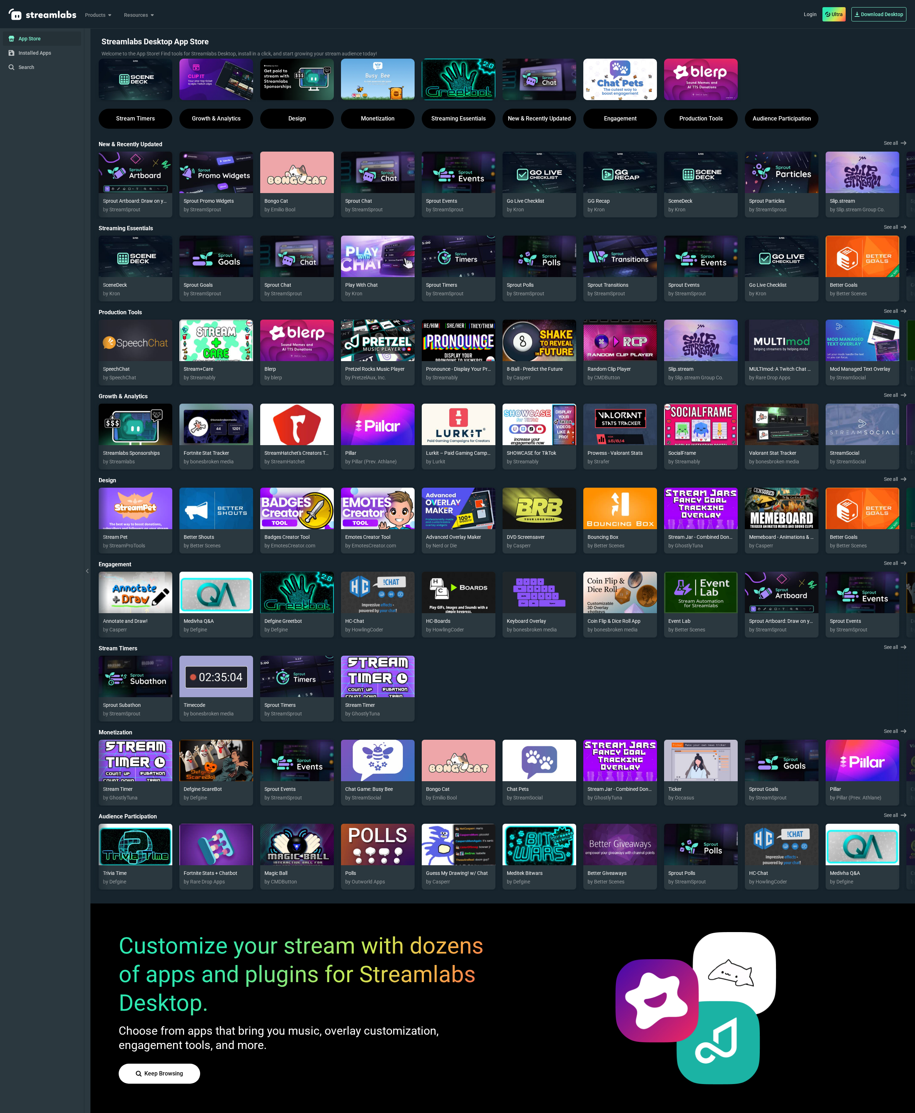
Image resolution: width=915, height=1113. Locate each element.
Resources (136, 15)
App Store (30, 38)
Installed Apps (35, 53)
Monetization (378, 118)
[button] (135, 79)
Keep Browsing (163, 1073)
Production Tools (701, 118)
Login (810, 14)
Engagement (620, 118)
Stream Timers (135, 118)
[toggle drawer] (87, 571)
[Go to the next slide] (908, 182)
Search (26, 67)
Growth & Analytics (216, 118)
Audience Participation (782, 118)
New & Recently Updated (539, 118)
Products (95, 15)
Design (297, 118)
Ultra (837, 14)
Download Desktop (882, 14)
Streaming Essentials (458, 118)
